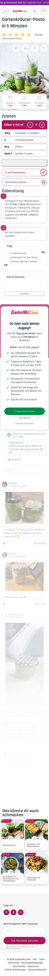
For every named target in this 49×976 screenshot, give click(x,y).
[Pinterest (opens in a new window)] (6, 912)
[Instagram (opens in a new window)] (21, 912)
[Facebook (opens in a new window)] (13, 912)
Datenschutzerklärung (13, 948)
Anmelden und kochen (24, 423)
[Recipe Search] (44, 11)
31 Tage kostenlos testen (24, 411)
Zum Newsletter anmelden (24, 940)
